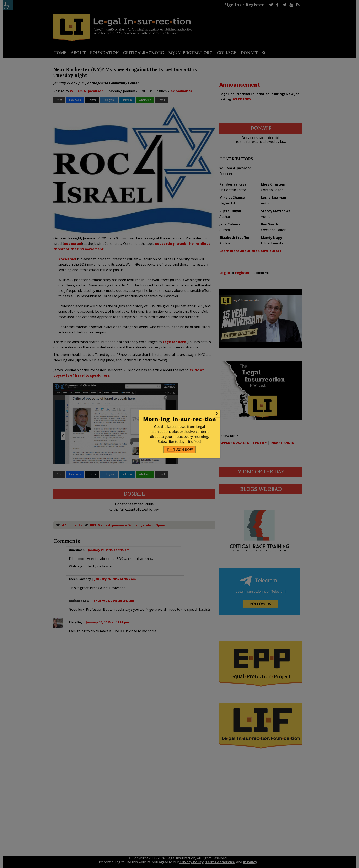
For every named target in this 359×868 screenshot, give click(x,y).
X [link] (217, 413)
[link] (179, 413)
